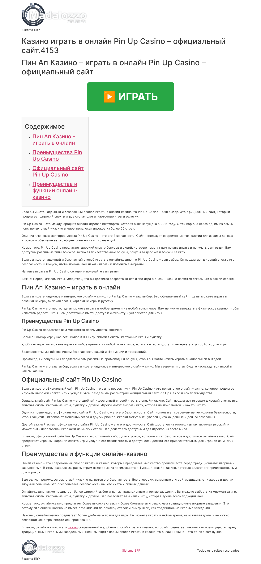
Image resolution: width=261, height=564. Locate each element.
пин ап (73, 527)
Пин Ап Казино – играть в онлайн (53, 139)
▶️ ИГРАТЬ (130, 96)
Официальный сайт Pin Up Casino (58, 171)
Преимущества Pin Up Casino (57, 155)
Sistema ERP (131, 550)
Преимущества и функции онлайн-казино (55, 190)
